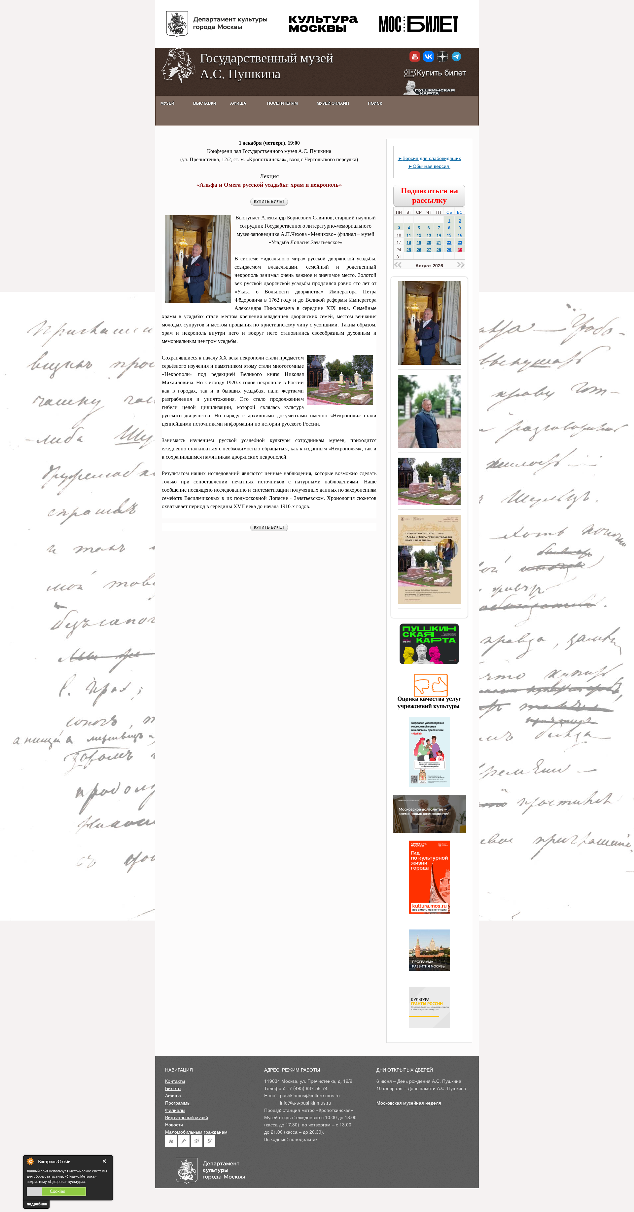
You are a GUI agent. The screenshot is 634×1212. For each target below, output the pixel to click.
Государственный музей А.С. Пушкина (266, 65)
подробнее (37, 1204)
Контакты (175, 1081)
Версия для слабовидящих (432, 158)
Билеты (173, 1088)
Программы (178, 1102)
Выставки (204, 103)
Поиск (375, 103)
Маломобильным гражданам (196, 1131)
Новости (174, 1124)
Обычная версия (431, 166)
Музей (167, 103)
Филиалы (175, 1110)
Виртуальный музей (186, 1117)
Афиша (173, 1095)
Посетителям (282, 103)
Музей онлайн (333, 103)
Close (105, 1161)
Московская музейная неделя (408, 1102)
